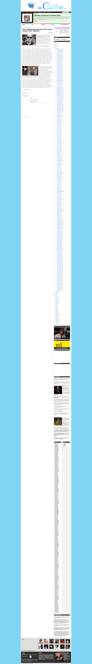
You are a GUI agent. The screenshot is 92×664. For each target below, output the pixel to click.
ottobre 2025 (56, 451)
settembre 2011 (57, 599)
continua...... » (36, 21)
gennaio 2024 (56, 467)
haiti (56, 305)
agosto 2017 (56, 536)
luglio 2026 (56, 444)
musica (30, 27)
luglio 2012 (56, 590)
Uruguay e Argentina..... (60, 240)
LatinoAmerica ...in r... (60, 213)
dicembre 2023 (57, 468)
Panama (57, 310)
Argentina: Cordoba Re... (60, 236)
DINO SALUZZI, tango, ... (60, 103)
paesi (55, 47)
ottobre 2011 (56, 598)
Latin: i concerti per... (59, 263)
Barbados (57, 291)
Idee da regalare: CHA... (60, 151)
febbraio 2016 (56, 552)
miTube (56, 46)
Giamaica (57, 301)
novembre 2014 (57, 566)
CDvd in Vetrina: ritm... (60, 284)
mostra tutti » (68, 34)
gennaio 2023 (56, 478)
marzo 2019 (56, 519)
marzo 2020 (56, 508)
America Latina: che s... (60, 223)
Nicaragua (57, 309)
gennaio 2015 (56, 564)
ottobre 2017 (56, 534)
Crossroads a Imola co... (60, 177)
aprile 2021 (56, 496)
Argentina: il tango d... (60, 246)
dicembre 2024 (57, 458)
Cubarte (64, 444)
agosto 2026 (56, 443)
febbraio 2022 (56, 487)
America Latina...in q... (60, 243)
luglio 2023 (56, 473)
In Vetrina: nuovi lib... (59, 285)
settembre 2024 (57, 461)
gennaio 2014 (56, 575)
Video (55, 324)
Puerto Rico (57, 314)
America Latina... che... (60, 200)
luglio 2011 (56, 601)
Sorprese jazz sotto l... (60, 84)
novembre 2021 (57, 490)
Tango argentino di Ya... (60, 202)
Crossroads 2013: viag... (60, 261)
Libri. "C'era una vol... (59, 85)
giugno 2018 (56, 527)
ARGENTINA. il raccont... (60, 71)
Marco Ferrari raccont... (60, 87)
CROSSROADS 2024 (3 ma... (61, 68)
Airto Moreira (57, 338)
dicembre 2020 (57, 500)
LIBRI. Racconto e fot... (60, 72)
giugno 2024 (56, 463)
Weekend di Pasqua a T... (60, 225)
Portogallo (57, 313)
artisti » (56, 27)
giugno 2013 (56, 581)
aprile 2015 (56, 561)
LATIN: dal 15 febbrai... (60, 235)
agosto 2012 (56, 589)
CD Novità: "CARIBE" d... (60, 67)
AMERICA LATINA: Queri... (60, 94)
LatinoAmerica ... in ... (60, 217)
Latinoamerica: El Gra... (60, 82)
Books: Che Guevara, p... (60, 90)
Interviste (56, 44)
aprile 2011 (56, 604)
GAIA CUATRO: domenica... (60, 269)
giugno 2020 (56, 505)
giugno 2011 (56, 602)
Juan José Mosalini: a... (60, 287)
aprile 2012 (56, 593)
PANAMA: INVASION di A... (60, 172)
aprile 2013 (56, 583)
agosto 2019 (56, 514)
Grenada (57, 302)
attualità (25, 27)
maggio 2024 (56, 464)
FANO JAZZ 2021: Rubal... (60, 88)
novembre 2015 (57, 555)
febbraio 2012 (56, 595)
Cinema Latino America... (60, 265)
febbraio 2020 (56, 509)
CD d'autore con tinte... (60, 66)
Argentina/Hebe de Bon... (60, 259)
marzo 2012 (56, 594)
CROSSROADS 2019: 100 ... (60, 109)
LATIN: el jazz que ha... (60, 107)
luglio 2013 (56, 580)
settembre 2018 (57, 524)
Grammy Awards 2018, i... (60, 115)
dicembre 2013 (57, 576)
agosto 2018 (56, 525)
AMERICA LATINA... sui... (60, 247)
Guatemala (57, 303)
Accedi (32, 663)
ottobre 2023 (56, 470)
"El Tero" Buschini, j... (59, 281)
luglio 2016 (56, 548)
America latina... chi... (59, 237)
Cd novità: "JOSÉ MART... (60, 93)
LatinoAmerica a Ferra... (60, 215)
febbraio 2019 (56, 520)
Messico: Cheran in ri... (59, 323)
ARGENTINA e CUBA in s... (60, 248)
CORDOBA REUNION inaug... (61, 191)
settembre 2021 (57, 492)
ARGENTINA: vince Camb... (60, 153)
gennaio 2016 (56, 553)
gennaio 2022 (56, 488)
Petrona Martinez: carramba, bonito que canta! (28, 650)
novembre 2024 (57, 459)
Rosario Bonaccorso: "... (60, 178)
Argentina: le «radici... (60, 181)
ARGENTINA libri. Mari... (60, 60)
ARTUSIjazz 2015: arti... (60, 171)
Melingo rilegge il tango (60, 290)
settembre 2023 (57, 471)
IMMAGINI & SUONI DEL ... (60, 86)
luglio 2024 (56, 462)
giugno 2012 (56, 591)
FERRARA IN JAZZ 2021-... (60, 83)
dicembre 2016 (57, 543)
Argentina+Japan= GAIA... (60, 270)
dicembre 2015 (57, 554)
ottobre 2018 (56, 523)
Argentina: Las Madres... (60, 260)
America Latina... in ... (60, 125)
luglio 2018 (56, 526)
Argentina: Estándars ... (60, 116)
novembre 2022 (57, 480)
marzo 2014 (56, 573)
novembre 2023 (57, 469)
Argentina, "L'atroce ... (60, 61)
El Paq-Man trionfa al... (60, 64)
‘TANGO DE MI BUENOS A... (60, 199)
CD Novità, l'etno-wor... (60, 69)
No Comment (50, 32)
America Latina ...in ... (60, 156)
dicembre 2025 (57, 449)
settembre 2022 (57, 482)
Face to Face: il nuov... (60, 264)
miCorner (56, 45)
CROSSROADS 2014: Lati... (60, 224)
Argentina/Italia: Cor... (59, 241)
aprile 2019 (56, 518)
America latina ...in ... (59, 221)
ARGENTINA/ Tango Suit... (60, 70)
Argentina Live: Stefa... (60, 89)
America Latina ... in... (60, 112)
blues (55, 43)
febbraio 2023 (56, 477)
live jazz (28, 27)
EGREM (64, 445)
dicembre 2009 (57, 612)
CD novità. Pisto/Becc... (60, 59)
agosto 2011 (56, 600)
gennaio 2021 (56, 499)
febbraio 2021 (56, 498)
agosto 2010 (56, 611)
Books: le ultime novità (60, 282)
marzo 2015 (56, 562)
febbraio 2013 (56, 585)
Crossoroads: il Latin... (60, 258)
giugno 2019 (56, 516)
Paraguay (57, 311)
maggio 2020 (56, 506)
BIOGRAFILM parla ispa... (60, 220)
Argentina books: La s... (60, 92)
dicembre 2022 (57, 479)
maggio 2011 (56, 603)
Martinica (57, 307)
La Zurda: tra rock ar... (60, 289)
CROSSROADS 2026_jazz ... (61, 50)
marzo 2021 (56, 497)
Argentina (57, 48)
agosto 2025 (56, 452)
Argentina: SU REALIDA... (60, 174)
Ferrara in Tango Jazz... (60, 194)
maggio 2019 (56, 517)
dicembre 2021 (57, 489)
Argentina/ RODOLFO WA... (60, 204)
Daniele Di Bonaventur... (60, 242)
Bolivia (57, 292)
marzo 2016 (56, 551)
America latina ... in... (59, 195)
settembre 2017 (57, 535)
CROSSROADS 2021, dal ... (60, 91)
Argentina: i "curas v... (60, 216)
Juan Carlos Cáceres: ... (60, 257)
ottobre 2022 (56, 481)
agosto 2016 (56, 547)
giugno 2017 (56, 538)
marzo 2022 (56, 486)
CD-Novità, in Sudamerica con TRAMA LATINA (47, 15)
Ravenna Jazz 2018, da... (60, 111)
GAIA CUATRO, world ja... (60, 106)
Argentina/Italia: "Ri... (59, 226)
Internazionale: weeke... (60, 279)
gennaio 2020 (56, 510)
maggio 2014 (56, 571)
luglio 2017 (56, 537)
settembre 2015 (57, 557)
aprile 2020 (56, 507)
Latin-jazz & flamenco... (60, 158)
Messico (57, 308)
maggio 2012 (56, 592)
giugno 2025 (56, 453)
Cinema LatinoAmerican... (60, 267)
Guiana (57, 304)
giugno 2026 (56, 445)
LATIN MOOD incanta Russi (60, 222)
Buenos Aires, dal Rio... (60, 280)
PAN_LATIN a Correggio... (60, 105)
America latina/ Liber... (60, 245)
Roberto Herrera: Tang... (60, 286)
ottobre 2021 (56, 491)
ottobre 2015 (56, 556)
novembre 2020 (57, 501)
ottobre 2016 (56, 545)
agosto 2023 (56, 472)
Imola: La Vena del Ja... (60, 173)
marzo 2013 (56, 584)
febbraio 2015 (56, 563)
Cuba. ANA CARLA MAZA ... (60, 65)
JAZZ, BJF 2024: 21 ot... (60, 62)
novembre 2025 (57, 450)
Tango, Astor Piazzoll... (60, 81)
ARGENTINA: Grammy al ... (60, 108)
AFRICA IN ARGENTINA (60, 239)
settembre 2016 (57, 546)
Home (23, 27)
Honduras (57, 306)
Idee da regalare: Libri (60, 288)
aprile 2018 (56, 529)
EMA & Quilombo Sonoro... (60, 218)
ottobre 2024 (56, 460)
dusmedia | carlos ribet (28, 663)
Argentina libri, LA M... (60, 63)
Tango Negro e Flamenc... (60, 283)
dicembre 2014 (57, 565)
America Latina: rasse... (60, 266)
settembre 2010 (57, 610)
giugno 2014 (56, 570)
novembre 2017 (57, 533)
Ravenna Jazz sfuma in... (60, 110)
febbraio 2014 (56, 574)
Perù (56, 312)
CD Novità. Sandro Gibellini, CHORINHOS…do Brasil (62, 28)
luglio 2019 (56, 515)
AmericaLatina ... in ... (60, 113)
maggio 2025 (56, 454)
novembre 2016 (57, 544)
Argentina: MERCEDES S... (60, 160)
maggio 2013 (56, 582)
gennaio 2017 (56, 542)
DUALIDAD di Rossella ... (60, 104)
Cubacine (64, 443)
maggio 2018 (56, 528)
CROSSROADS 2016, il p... (60, 149)
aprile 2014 (56, 572)
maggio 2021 (56, 495)
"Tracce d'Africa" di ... (60, 196)
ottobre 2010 (56, 609)
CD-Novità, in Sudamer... (60, 49)
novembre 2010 (57, 608)
